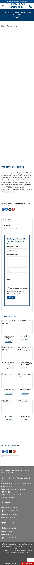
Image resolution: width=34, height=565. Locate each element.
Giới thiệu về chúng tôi (10, 508)
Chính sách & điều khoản (11, 538)
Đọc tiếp (8, 341)
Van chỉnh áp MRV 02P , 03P (8, 363)
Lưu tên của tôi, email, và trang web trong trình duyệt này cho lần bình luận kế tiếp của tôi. (17, 291)
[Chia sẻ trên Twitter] (6, 209)
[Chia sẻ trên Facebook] (3, 209)
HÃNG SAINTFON (18, 14)
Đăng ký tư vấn (7, 531)
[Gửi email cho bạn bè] (10, 209)
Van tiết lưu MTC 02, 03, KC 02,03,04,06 (25, 363)
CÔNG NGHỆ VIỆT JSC (22, 553)
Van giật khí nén (25, 416)
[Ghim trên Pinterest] (13, 209)
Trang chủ (6, 12)
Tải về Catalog (28, 563)
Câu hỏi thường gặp (9, 528)
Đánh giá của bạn (12, 247)
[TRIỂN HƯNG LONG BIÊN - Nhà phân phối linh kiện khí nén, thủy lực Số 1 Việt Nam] (16, 6)
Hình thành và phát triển (10, 514)
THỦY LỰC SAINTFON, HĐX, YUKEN (13, 205)
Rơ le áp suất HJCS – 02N (25, 390)
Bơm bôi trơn (8, 416)
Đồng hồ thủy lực (9, 389)
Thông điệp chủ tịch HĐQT (11, 511)
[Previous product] (18, 17)
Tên (8, 271)
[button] (2, 6)
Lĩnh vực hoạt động (9, 517)
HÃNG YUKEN (19, 203)
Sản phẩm (15, 12)
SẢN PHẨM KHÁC (26, 12)
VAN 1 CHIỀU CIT (25, 336)
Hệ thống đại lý (8, 535)
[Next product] (15, 17)
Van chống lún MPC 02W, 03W (8, 337)
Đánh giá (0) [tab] (7, 219)
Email (9, 279)
